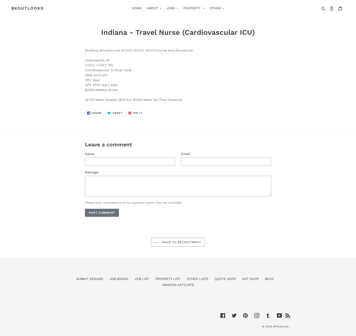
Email (185, 154)
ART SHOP (250, 279)
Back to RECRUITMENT (181, 242)
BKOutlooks (27, 8)
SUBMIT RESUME (89, 279)
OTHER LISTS (197, 279)
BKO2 (269, 279)
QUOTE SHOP (225, 279)
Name (89, 154)
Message (91, 172)
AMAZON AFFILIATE (178, 285)
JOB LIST (142, 279)
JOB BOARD (118, 279)
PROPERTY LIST (167, 279)
